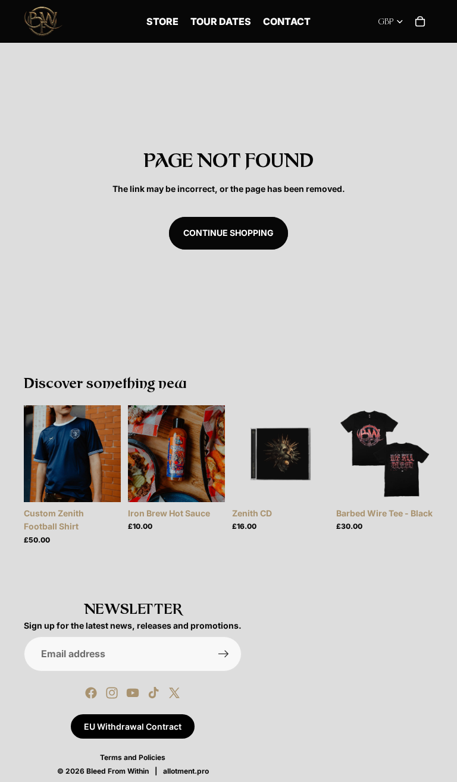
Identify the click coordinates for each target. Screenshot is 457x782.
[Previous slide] (37, 453)
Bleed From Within (117, 771)
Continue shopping (228, 233)
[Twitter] (174, 693)
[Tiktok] (153, 693)
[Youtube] (133, 693)
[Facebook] (91, 693)
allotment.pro (186, 771)
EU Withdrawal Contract (132, 726)
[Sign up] (223, 654)
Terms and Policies (132, 757)
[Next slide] (108, 453)
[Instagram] (112, 693)
